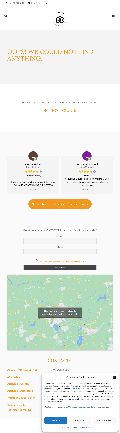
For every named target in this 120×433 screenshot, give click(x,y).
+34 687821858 (16, 3)
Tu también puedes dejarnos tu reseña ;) (60, 204)
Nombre (60, 236)
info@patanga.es (40, 3)
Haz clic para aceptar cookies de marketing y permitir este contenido (60, 313)
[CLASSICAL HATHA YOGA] (60, 18)
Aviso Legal (14, 376)
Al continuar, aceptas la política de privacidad (62, 261)
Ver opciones (104, 420)
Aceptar (56, 420)
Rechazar (80, 420)
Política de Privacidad (88, 427)
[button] (114, 377)
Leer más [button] (33, 189)
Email (60, 247)
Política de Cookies (70, 427)
